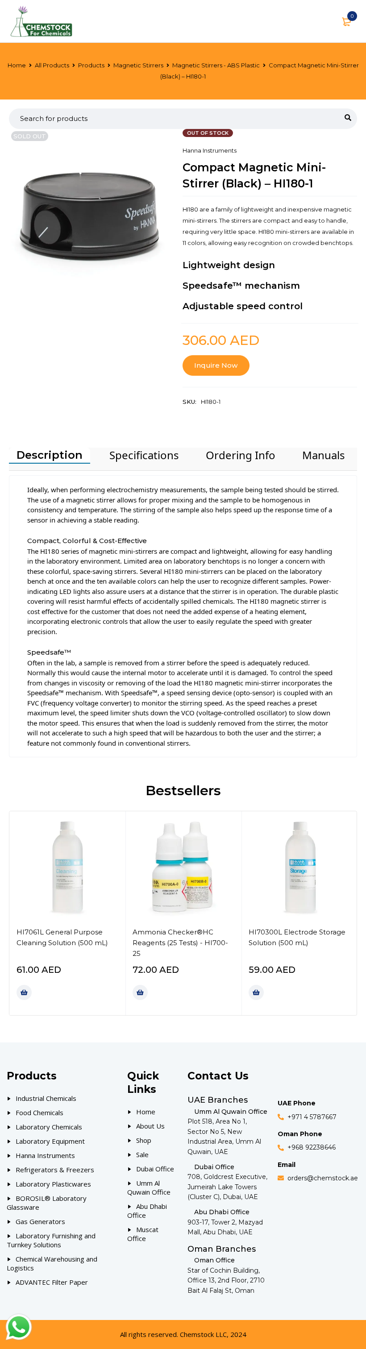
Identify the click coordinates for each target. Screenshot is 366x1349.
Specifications (144, 455)
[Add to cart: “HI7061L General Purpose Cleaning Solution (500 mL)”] (24, 992)
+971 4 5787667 (312, 1117)
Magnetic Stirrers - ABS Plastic (216, 65)
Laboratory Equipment (50, 1141)
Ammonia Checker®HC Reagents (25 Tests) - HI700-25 (180, 943)
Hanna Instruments (210, 150)
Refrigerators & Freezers (55, 1169)
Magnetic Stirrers (138, 65)
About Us (150, 1125)
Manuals (323, 455)
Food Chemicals (39, 1112)
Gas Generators (40, 1221)
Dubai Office (155, 1168)
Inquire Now (215, 365)
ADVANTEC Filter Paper (52, 1282)
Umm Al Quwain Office (149, 1187)
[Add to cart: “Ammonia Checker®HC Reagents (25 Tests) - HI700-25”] (140, 992)
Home (17, 65)
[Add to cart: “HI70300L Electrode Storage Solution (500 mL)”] (256, 992)
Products (91, 65)
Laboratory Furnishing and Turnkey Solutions (51, 1240)
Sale (142, 1154)
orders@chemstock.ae (322, 1178)
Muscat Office (142, 1234)
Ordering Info (240, 455)
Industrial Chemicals (46, 1098)
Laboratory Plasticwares (53, 1183)
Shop (143, 1140)
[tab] (49, 456)
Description (50, 454)
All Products (52, 65)
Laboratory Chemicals (49, 1126)
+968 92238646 (311, 1147)
